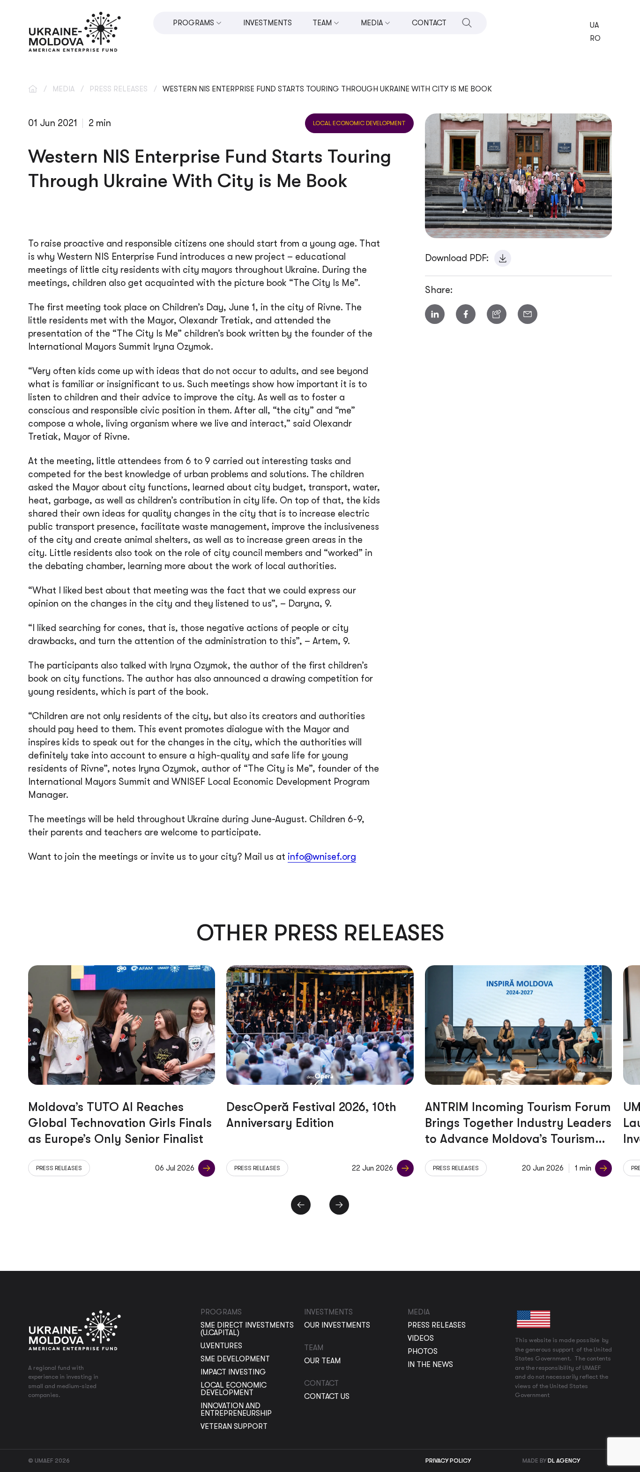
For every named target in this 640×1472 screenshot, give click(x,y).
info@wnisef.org (322, 856)
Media (63, 89)
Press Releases (118, 89)
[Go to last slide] (301, 1205)
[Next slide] (339, 1205)
